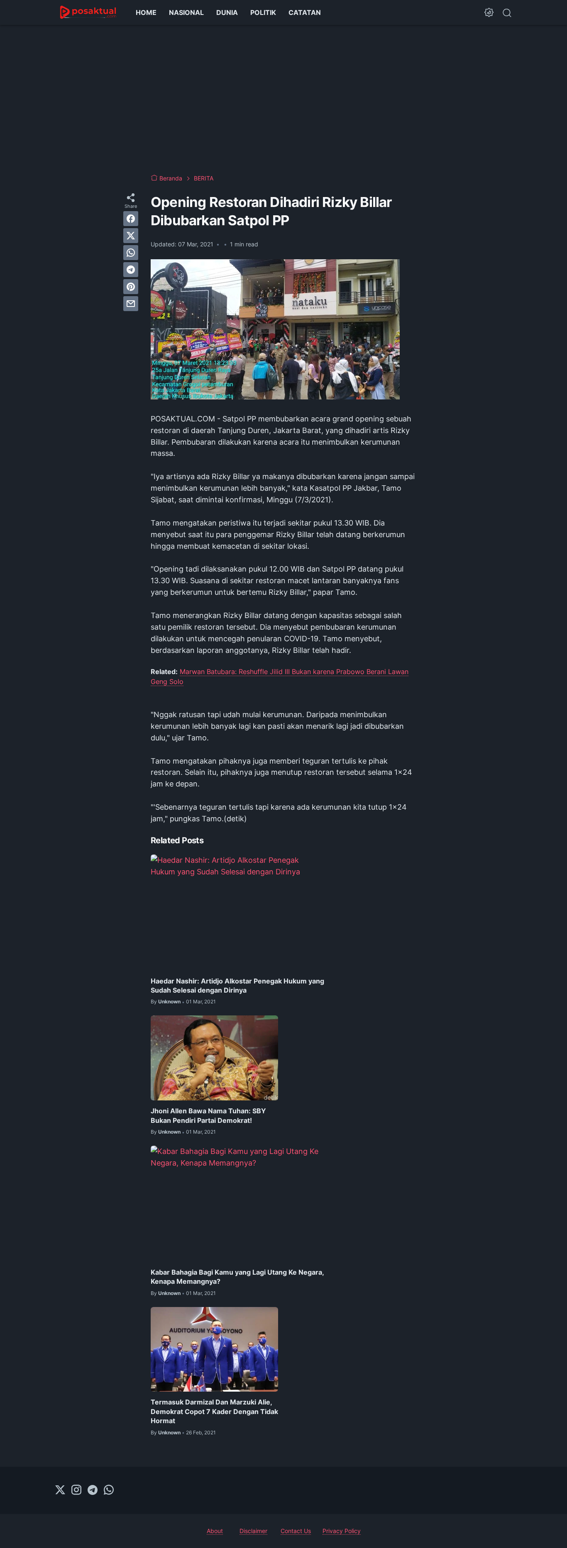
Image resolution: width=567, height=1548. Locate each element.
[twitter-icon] (60, 1490)
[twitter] (130, 235)
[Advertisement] (283, 99)
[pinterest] (130, 286)
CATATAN (304, 12)
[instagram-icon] (76, 1490)
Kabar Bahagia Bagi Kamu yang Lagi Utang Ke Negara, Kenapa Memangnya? (237, 1276)
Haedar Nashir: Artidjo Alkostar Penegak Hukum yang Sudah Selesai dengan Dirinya (237, 985)
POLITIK (263, 12)
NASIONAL (186, 12)
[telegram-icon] (93, 1490)
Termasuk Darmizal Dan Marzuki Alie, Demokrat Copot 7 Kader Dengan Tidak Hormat (214, 1411)
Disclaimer (253, 1530)
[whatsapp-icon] (109, 1490)
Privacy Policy (342, 1530)
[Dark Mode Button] (489, 12)
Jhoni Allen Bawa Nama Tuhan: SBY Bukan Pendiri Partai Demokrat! (208, 1115)
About (215, 1530)
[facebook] (130, 218)
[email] (130, 303)
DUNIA (227, 12)
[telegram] (130, 269)
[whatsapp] (130, 252)
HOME (146, 12)
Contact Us (296, 1530)
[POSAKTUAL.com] (88, 12)
